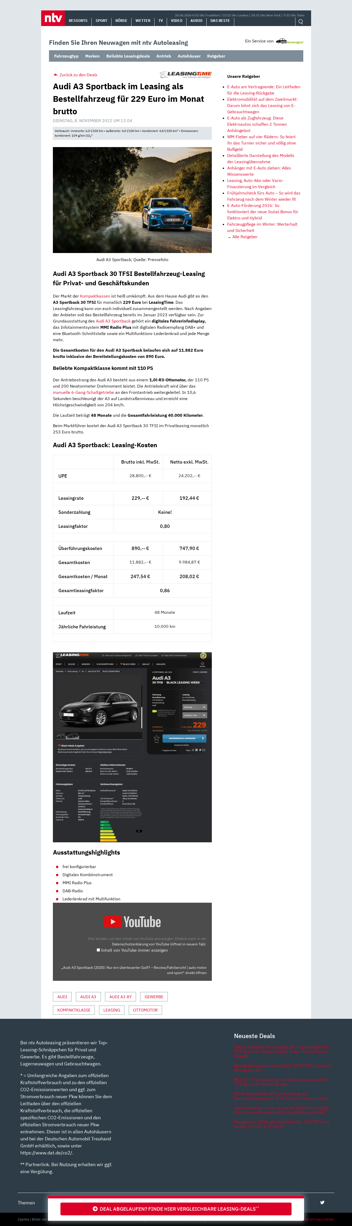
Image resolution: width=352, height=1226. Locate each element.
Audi (62, 996)
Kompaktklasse (73, 1010)
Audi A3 (88, 996)
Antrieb (163, 56)
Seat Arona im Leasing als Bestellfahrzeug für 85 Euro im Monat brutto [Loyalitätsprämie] (282, 1110)
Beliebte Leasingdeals (128, 56)
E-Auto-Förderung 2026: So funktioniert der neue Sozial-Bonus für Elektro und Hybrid (262, 211)
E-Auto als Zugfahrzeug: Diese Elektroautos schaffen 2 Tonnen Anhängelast (257, 124)
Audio (196, 20)
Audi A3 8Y (120, 996)
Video (176, 20)
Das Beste (220, 20)
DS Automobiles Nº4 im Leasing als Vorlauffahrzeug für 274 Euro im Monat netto (281, 1096)
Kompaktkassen (95, 296)
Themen (26, 1203)
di (102, 321)
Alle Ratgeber (245, 236)
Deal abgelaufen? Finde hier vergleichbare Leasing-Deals (178, 1208)
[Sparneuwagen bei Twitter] (322, 1202)
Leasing (111, 1010)
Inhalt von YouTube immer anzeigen (134, 950)
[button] (53, 18)
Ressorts (78, 20)
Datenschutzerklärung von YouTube (159, 943)
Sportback (120, 321)
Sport (101, 20)
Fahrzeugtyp (66, 56)
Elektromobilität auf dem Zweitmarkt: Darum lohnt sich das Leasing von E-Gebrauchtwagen (262, 105)
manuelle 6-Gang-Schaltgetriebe (83, 392)
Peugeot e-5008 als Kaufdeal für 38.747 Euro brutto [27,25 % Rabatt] (282, 1124)
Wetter (142, 20)
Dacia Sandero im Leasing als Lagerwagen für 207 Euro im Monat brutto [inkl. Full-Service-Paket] (282, 1051)
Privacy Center (323, 1219)
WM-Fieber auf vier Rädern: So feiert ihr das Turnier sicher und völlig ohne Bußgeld (261, 143)
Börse (121, 20)
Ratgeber (216, 56)
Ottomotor (145, 1010)
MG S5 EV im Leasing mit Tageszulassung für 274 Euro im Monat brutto (281, 1082)
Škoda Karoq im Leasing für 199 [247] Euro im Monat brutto (283, 1068)
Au (98, 321)
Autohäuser (189, 56)
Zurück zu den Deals (78, 74)
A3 (107, 321)
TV (160, 20)
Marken (92, 56)
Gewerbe (154, 996)
